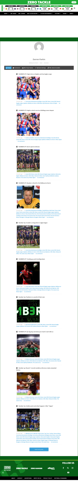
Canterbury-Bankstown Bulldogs (33, 101)
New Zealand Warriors (30, 213)
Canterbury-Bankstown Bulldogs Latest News (44, 435)
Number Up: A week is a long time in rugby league (33, 223)
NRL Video (31, 175)
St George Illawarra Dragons (31, 217)
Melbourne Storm (32, 103)
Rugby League (44, 440)
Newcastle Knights (24, 288)
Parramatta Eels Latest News (43, 215)
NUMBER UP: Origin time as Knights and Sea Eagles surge (35, 74)
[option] (10, 8)
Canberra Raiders (29, 137)
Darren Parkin (39, 59)
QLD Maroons (46, 103)
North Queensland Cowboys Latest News (47, 438)
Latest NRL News (46, 101)
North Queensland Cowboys (44, 213)
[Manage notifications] (3, 472)
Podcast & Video (38, 175)
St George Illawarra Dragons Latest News (31, 442)
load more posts (39, 449)
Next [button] (74, 8)
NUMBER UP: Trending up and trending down (32, 259)
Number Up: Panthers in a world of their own (32, 297)
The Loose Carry (25, 177)
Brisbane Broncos (29, 359)
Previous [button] (4, 8)
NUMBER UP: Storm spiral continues (29, 147)
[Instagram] (72, 468)
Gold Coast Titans (53, 210)
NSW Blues (39, 103)
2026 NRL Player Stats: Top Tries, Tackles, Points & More (46, 433)
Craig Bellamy (45, 210)
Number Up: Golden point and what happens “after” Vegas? (36, 406)
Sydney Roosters (37, 326)
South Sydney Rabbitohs (49, 175)
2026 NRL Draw (29, 433)
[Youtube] (68, 472)
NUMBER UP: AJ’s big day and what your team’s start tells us (36, 332)
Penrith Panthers (54, 215)
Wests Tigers (58, 139)
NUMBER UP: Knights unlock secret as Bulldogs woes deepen (36, 110)
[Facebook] (63, 468)
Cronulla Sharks (55, 137)
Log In (74, 2)
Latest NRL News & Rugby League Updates (35, 139)
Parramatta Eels (31, 215)
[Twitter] (68, 468)
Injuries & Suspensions (31, 324)
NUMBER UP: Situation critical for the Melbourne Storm (35, 183)
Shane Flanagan (20, 217)
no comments (21, 141)
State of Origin (53, 103)
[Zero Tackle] (39, 2)
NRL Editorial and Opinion (43, 252)
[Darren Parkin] (39, 46)
